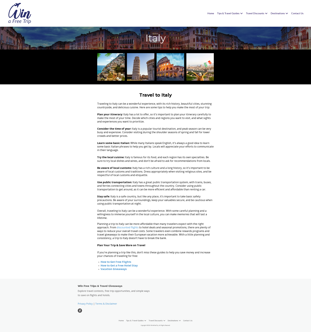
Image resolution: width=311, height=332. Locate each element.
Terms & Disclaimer (106, 303)
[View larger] (111, 67)
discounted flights (127, 227)
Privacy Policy (85, 303)
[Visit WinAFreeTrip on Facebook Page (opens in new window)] (80, 310)
